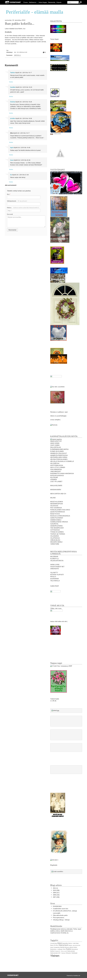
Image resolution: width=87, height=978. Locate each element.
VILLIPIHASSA (55, 538)
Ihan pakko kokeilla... (19, 23)
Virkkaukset (68, 953)
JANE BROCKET (55, 471)
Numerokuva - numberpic (56, 949)
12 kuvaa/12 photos (53, 943)
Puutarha (68, 949)
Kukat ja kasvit (63, 945)
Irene (11, 160)
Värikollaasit (74, 953)
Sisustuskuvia (75, 949)
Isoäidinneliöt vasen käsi (60, 908)
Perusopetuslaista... (59, 917)
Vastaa (11, 82)
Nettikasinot (32, 2)
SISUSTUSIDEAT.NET (57, 566)
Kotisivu (23, 207)
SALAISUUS (54, 506)
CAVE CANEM (54, 445)
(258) (56, 897)
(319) (56, 895)
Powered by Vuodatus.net (73, 975)
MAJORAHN (54, 556)
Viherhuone (63, 953)
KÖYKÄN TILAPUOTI (57, 574)
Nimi (8, 194)
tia (11, 175)
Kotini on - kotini (72, 943)
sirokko (12, 118)
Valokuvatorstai (71, 951)
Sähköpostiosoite (17, 201)
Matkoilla (17, 55)
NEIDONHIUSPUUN (56, 504)
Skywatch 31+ (57, 951)
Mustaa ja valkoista (69, 947)
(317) (56, 892)
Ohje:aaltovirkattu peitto (60, 915)
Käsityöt (51, 947)
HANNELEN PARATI (56, 455)
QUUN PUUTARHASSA (57, 512)
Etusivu (25, 2)
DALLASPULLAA (55, 447)
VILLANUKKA (54, 536)
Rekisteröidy (51, 2)
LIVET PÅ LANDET (56, 481)
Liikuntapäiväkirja (57, 947)
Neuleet (75, 947)
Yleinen (54, 955)
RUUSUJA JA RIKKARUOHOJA (60, 516)
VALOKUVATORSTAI (56, 560)
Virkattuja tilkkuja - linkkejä (61, 920)
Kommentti (10, 214)
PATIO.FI (53, 576)
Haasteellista (65, 943)
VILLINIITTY (54, 572)
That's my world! (64, 951)
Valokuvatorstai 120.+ (55, 953)
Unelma (12, 102)
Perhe (64, 949)
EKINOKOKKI (57, 906)
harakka (12, 87)
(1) (55, 888)
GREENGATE (54, 568)
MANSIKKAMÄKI (55, 489)
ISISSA (65, 455)
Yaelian (12, 72)
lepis (11, 147)
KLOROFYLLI (54, 558)
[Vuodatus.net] (13, 975)
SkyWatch (52, 951)
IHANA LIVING (54, 564)
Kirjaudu (58, 2)
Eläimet (60, 943)
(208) (56, 890)
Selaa (43, 2)
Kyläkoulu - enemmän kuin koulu (74, 945)
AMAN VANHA (54, 443)
